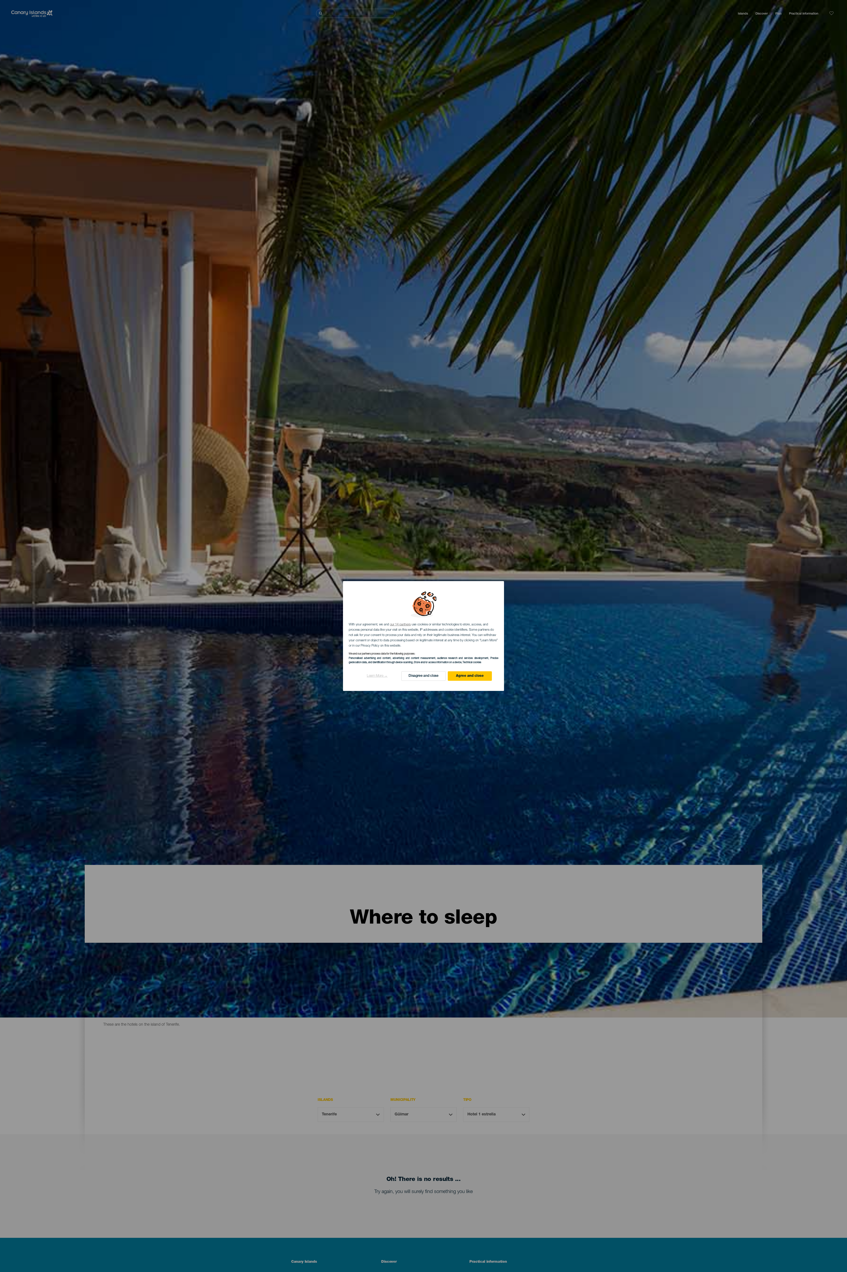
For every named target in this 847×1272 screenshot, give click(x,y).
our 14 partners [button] (400, 624)
